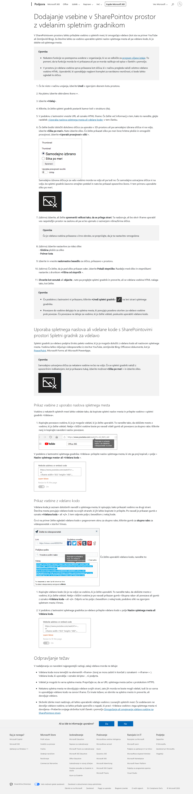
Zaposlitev (160, 739)
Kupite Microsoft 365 (115, 4)
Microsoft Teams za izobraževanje (81, 749)
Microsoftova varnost (104, 744)
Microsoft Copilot (16, 739)
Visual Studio (132, 773)
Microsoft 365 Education (78, 754)
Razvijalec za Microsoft (135, 739)
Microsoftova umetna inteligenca (108, 739)
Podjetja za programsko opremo (138, 768)
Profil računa (45, 739)
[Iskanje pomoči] (172, 3)
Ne (125, 723)
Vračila (43, 749)
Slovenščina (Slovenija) (22, 784)
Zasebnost (90, 788)
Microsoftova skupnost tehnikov (138, 754)
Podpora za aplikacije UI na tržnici (139, 749)
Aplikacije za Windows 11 (19, 749)
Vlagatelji (159, 754)
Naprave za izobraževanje (78, 744)
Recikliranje (44, 758)
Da (106, 723)
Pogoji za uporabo (104, 788)
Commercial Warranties (49, 763)
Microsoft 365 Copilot (104, 768)
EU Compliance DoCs (155, 788)
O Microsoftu (161, 744)
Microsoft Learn (133, 744)
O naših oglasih (137, 788)
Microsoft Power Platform (136, 763)
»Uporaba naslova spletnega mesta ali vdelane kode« (75, 119)
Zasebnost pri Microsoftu (165, 749)
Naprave (87, 4)
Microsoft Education (76, 739)
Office (65, 4)
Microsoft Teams (102, 773)
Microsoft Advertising (104, 763)
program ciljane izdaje (133, 57)
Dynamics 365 (101, 754)
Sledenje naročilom (47, 754)
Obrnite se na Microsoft (73, 788)
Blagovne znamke (121, 788)
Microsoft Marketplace (135, 758)
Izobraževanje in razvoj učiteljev (81, 763)
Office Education (75, 758)
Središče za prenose (47, 744)
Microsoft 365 (53, 4)
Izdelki (75, 4)
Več (98, 4)
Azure (98, 749)
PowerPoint (40, 350)
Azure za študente (76, 775)
